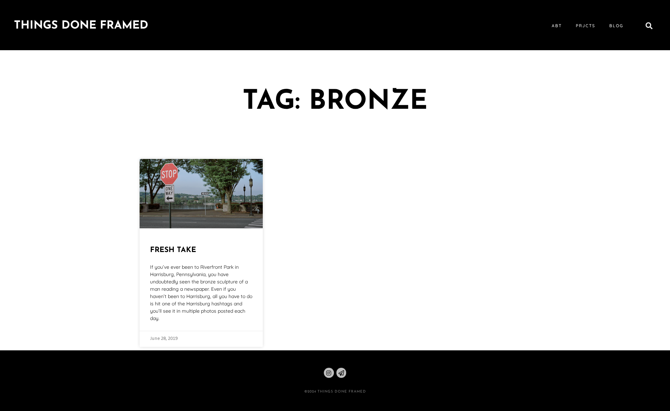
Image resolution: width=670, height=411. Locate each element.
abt (557, 25)
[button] (649, 26)
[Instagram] (329, 373)
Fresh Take (173, 250)
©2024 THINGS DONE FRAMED (335, 392)
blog (616, 25)
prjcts (585, 25)
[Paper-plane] (341, 373)
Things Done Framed (81, 25)
